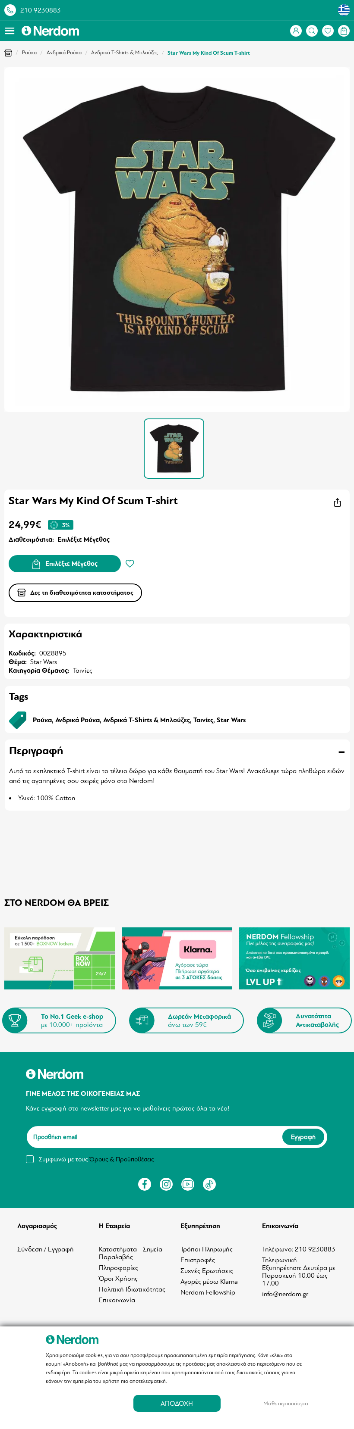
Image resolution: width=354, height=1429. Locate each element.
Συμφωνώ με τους (96, 1159)
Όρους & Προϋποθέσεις (121, 1159)
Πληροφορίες (118, 1268)
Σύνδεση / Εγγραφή (45, 1249)
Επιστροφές (197, 1260)
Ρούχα (29, 53)
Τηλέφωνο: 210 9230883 (298, 1249)
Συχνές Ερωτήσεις (206, 1271)
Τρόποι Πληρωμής (206, 1249)
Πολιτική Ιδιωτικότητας (132, 1289)
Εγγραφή (303, 1137)
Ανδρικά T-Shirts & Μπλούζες (124, 53)
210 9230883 (40, 10)
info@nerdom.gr (285, 1294)
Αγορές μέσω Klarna (209, 1281)
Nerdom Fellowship (207, 1292)
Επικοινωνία (117, 1300)
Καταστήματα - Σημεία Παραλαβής (130, 1253)
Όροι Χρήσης (118, 1278)
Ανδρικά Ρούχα (64, 53)
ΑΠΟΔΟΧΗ (177, 1403)
